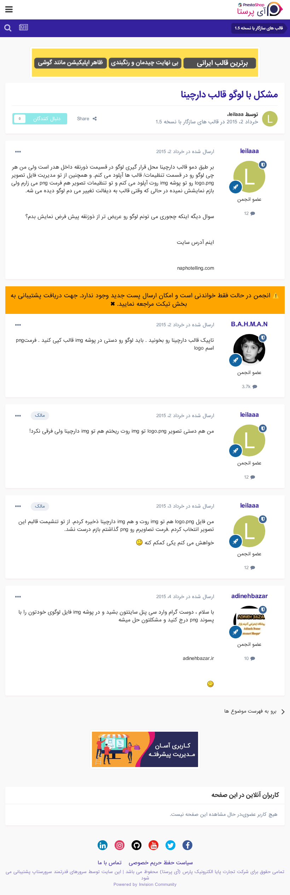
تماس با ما (110, 863)
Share (85, 119)
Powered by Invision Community (145, 884)
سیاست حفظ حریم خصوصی (161, 863)
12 (247, 213)
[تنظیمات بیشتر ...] (18, 152)
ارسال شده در (185, 152)
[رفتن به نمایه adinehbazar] (249, 622)
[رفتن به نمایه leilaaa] (270, 119)
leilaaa (236, 114)
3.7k (247, 387)
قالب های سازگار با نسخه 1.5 (187, 122)
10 (247, 658)
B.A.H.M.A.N (249, 324)
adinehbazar (249, 596)
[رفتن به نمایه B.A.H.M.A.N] (249, 350)
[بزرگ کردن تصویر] (139, 542)
